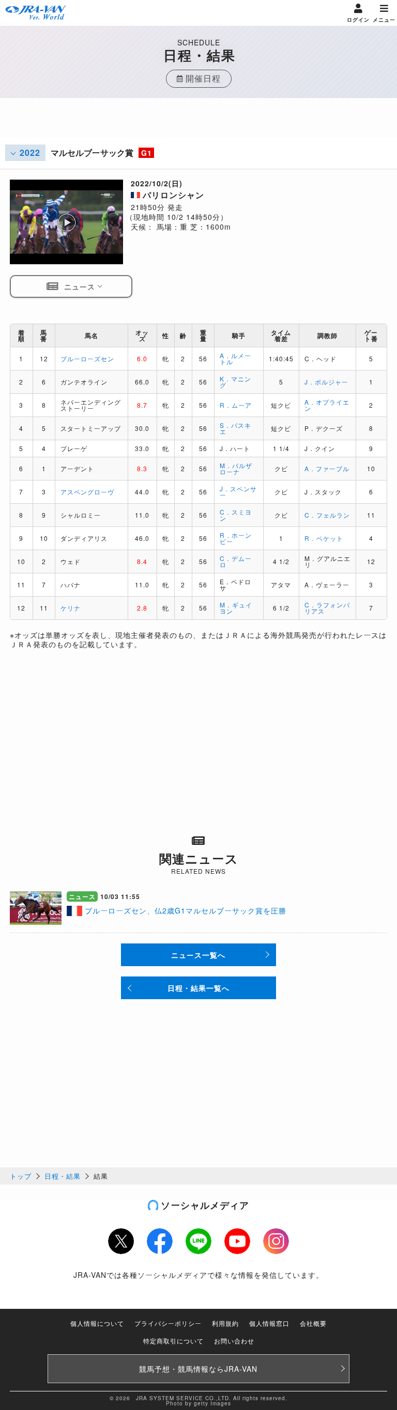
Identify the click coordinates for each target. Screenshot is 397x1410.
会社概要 (313, 1323)
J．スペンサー (238, 491)
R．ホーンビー (236, 538)
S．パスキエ (235, 428)
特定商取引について (173, 1340)
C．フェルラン (327, 514)
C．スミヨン (236, 514)
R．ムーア (236, 404)
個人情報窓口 (269, 1323)
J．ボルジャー (326, 381)
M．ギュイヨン (236, 607)
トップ (21, 1176)
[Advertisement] (198, 124)
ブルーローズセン (87, 358)
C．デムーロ (236, 561)
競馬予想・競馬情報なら (198, 1369)
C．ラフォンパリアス (327, 607)
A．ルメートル (235, 358)
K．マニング (235, 381)
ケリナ (70, 607)
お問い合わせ (234, 1340)
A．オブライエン (326, 404)
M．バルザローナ (236, 468)
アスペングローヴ (87, 491)
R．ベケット (323, 538)
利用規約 (225, 1323)
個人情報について (97, 1323)
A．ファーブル (326, 468)
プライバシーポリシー (168, 1323)
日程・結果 (62, 1176)
